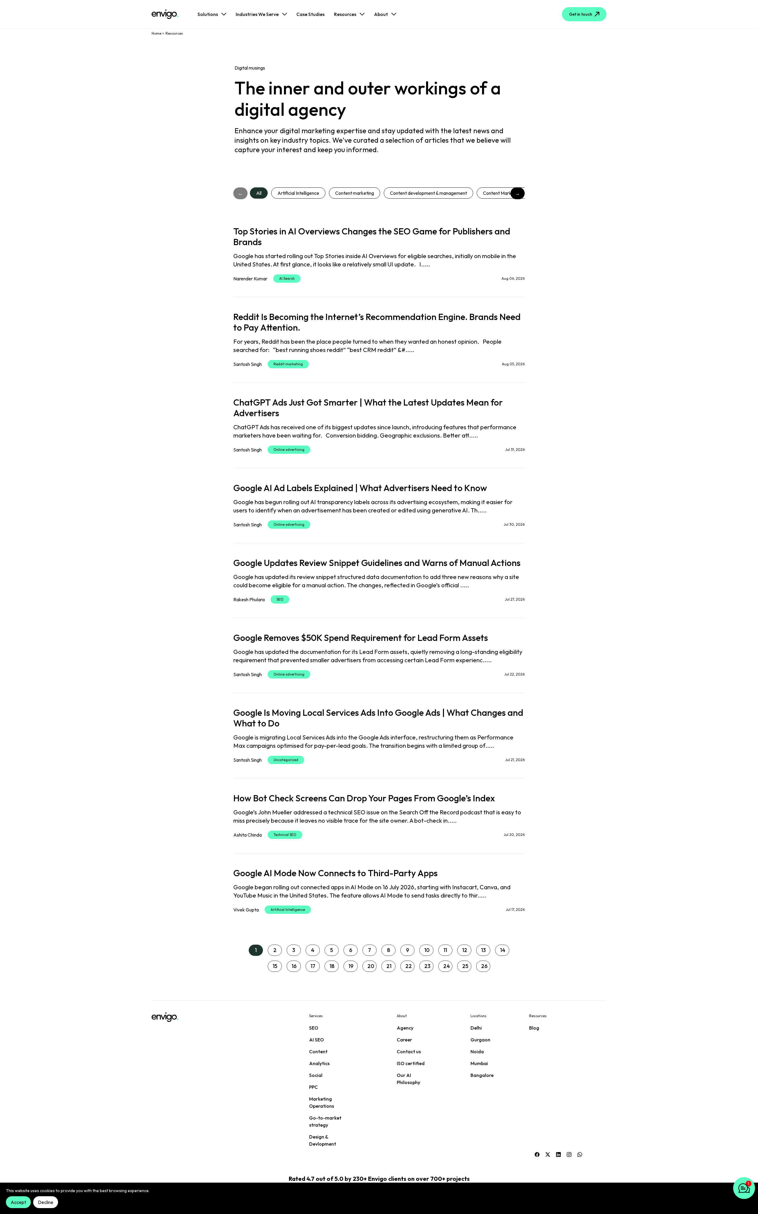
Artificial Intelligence (298, 193)
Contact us (409, 1051)
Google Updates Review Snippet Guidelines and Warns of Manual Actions (377, 562)
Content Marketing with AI (510, 193)
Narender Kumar (250, 279)
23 (427, 966)
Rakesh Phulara (249, 599)
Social (315, 1075)
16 (294, 966)
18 (332, 966)
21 (388, 966)
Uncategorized (286, 760)
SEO (280, 599)
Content (318, 1051)
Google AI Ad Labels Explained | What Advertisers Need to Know (360, 487)
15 (275, 966)
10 (427, 950)
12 (464, 950)
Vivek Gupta (246, 910)
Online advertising (289, 449)
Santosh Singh (247, 364)
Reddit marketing (288, 364)
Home (156, 33)
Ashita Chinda (247, 835)
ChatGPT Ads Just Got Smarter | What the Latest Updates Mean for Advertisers (368, 408)
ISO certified (411, 1063)
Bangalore (482, 1075)
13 (483, 950)
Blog (534, 1028)
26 (484, 966)
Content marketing (354, 193)
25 (465, 966)
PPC (313, 1087)
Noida (477, 1051)
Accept (18, 1202)
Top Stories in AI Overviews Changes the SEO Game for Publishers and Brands (371, 236)
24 (446, 966)
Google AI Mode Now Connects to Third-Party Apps (335, 873)
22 (408, 966)
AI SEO (316, 1040)
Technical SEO (285, 834)
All (258, 193)
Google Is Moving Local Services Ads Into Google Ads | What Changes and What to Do (378, 718)
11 (445, 950)
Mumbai (479, 1063)
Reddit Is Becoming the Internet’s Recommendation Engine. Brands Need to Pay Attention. (377, 322)
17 (313, 966)
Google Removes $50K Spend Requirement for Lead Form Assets (360, 637)
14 (502, 950)
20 (370, 966)
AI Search (287, 278)
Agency (405, 1028)
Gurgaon (480, 1040)
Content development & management (428, 193)
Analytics (319, 1063)
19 (351, 966)
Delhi (476, 1028)
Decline (45, 1202)
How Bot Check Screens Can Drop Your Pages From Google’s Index (364, 798)
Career (404, 1040)
